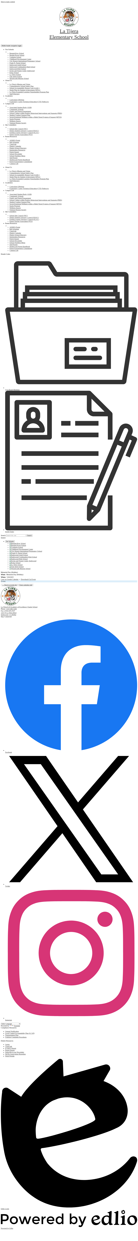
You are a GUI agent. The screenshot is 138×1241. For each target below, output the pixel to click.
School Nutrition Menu (17, 156)
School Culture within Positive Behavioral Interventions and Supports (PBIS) (35, 113)
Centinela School (15, 57)
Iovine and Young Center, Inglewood (22, 71)
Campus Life (13, 164)
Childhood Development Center (20, 59)
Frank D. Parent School (17, 63)
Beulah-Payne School (16, 55)
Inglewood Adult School (17, 65)
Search (3, 535)
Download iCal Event (28, 579)
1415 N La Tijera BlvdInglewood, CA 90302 (8, 614)
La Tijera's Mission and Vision (19, 84)
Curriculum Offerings (16, 100)
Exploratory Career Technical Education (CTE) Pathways (29, 102)
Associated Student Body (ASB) (20, 107)
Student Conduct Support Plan (19, 115)
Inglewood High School (17, 69)
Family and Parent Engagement (20, 111)
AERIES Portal (14, 140)
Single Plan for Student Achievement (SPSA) (24, 90)
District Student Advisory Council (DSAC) (24, 131)
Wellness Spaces (15, 121)
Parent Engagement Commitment (20, 162)
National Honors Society (17, 123)
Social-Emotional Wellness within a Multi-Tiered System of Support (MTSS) (35, 117)
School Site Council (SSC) (18, 129)
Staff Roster (13, 158)
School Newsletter (15, 154)
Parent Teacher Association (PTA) (21, 135)
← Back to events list (9, 585)
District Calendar (15, 146)
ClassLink (12, 144)
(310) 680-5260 (11, 609)
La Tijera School (15, 75)
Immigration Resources (17, 150)
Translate (17, 1026)
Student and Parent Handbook (19, 160)
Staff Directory (14, 94)
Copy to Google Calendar (9, 579)
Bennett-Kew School (16, 53)
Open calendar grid (25, 585)
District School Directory (18, 148)
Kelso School (14, 73)
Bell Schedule (14, 142)
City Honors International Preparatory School (24, 61)
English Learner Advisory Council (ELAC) (24, 133)
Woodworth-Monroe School (19, 78)
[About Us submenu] (6, 169)
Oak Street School (15, 76)
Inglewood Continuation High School (22, 67)
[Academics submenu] (6, 98)
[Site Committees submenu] (6, 127)
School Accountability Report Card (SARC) (24, 88)
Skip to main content (8, 2)
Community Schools (16, 109)
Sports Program (14, 119)
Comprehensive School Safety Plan (21, 86)
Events (3, 581)
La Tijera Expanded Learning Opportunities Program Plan (29, 92)
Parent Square (14, 152)
